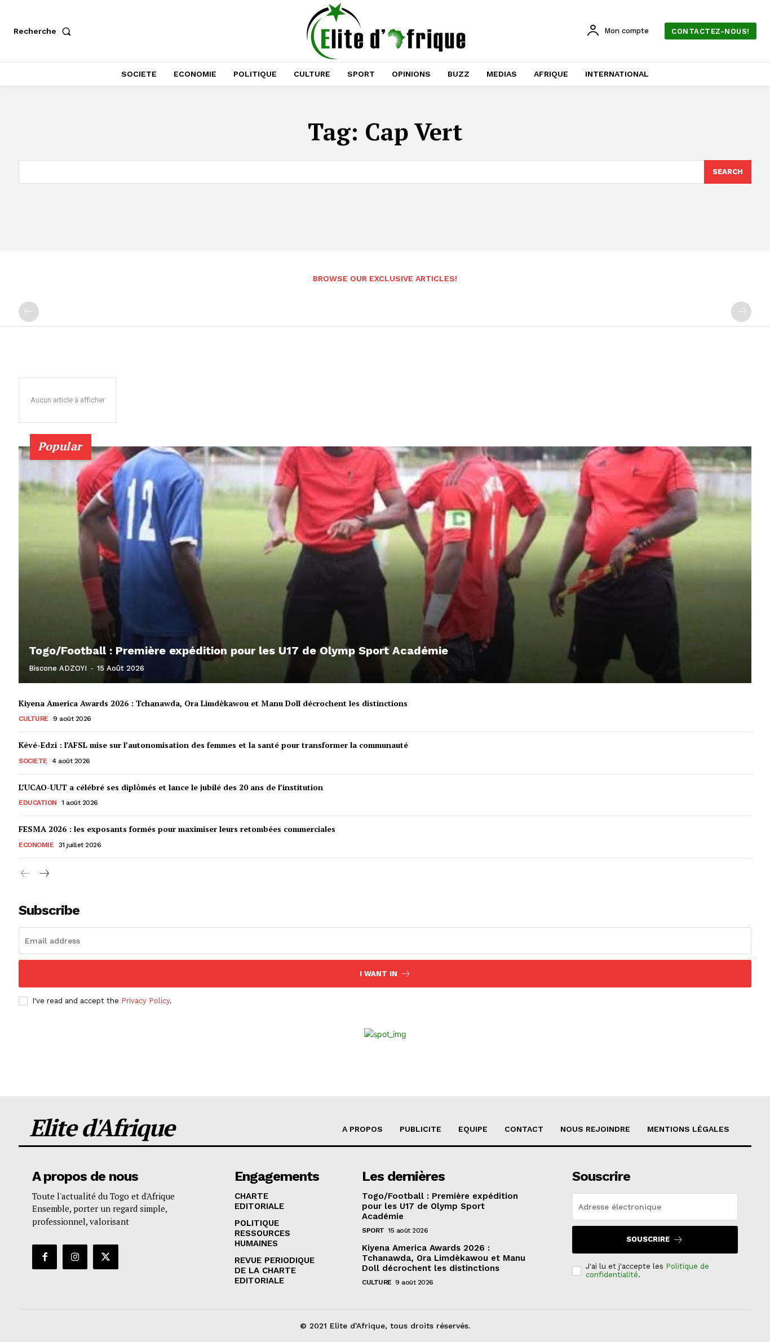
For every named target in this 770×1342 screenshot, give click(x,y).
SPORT (373, 1230)
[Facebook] (44, 1256)
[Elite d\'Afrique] (386, 31)
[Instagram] (75, 1256)
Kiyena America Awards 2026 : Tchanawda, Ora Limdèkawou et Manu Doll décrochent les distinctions (213, 703)
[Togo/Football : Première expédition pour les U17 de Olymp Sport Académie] (385, 564)
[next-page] (44, 874)
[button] (45, 31)
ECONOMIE (36, 845)
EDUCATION (38, 803)
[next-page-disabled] (741, 312)
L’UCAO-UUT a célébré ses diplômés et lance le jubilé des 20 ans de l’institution (171, 787)
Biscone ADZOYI (58, 668)
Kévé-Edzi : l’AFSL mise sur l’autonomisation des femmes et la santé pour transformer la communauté (213, 744)
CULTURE (33, 719)
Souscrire (648, 1239)
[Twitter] (105, 1256)
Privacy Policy (145, 1000)
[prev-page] (29, 312)
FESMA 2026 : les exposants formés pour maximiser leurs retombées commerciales (177, 828)
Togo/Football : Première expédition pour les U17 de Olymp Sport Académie (238, 650)
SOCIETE (33, 761)
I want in (378, 973)
